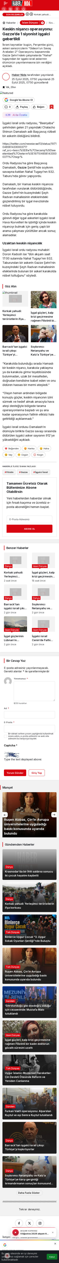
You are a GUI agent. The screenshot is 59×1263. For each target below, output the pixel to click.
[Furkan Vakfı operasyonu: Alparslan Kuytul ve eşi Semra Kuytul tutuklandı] (29, 1103)
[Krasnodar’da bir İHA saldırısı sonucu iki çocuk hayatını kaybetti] (29, 864)
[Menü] (5, 3)
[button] (10, 9)
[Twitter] (29, 1223)
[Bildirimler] (23, 9)
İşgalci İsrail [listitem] (40, 472)
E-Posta (9, 722)
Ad (6, 708)
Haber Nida (19, 75)
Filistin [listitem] (9, 472)
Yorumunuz (21, 678)
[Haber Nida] (22, 3)
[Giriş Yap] (17, 9)
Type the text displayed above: (23, 759)
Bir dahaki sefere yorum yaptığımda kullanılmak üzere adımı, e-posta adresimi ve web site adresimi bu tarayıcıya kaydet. (30, 736)
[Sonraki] (31, 14)
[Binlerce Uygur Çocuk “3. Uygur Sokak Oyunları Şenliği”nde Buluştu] (29, 930)
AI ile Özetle (19, 115)
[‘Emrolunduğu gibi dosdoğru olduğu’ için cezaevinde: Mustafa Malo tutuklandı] (29, 1002)
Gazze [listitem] (23, 472)
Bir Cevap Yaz (15, 660)
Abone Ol (29, 528)
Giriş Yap (36, 772)
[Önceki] (27, 14)
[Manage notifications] (7, 1255)
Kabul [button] (52, 1257)
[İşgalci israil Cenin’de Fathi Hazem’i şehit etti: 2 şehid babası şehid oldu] (43, 631)
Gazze (22, 167)
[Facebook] (19, 1223)
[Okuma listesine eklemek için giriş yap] (51, 107)
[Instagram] (40, 1223)
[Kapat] (52, 1232)
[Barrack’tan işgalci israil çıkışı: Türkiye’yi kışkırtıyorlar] (15, 341)
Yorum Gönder (15, 772)
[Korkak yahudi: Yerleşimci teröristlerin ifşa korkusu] (15, 307)
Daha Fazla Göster (29, 1192)
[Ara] (4, 9)
